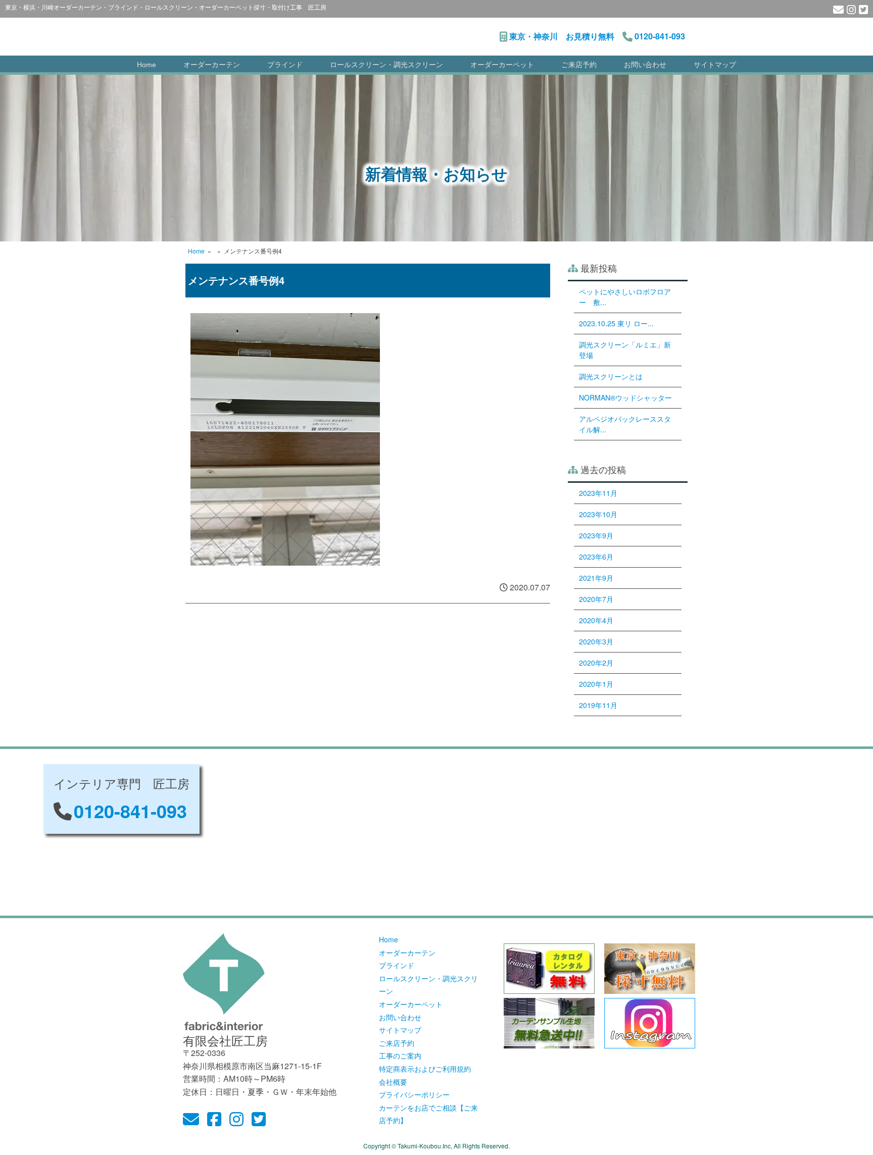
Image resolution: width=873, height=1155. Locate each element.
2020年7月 (596, 599)
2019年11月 (598, 705)
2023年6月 (596, 556)
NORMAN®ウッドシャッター (625, 397)
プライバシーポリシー (414, 1094)
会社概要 (393, 1082)
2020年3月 (596, 641)
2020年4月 (596, 620)
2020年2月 (596, 663)
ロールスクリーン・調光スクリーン (386, 64)
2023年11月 (598, 493)
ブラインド (285, 64)
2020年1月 (596, 684)
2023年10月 (598, 514)
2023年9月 (596, 535)
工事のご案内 (400, 1055)
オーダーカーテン (211, 64)
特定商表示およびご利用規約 (425, 1069)
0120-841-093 (660, 36)
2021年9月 (596, 578)
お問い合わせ (645, 64)
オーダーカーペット (502, 64)
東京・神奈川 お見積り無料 (561, 36)
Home (146, 64)
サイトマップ (715, 64)
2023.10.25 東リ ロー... (616, 323)
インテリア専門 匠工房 (312, 31)
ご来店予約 (579, 64)
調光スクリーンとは (611, 376)
